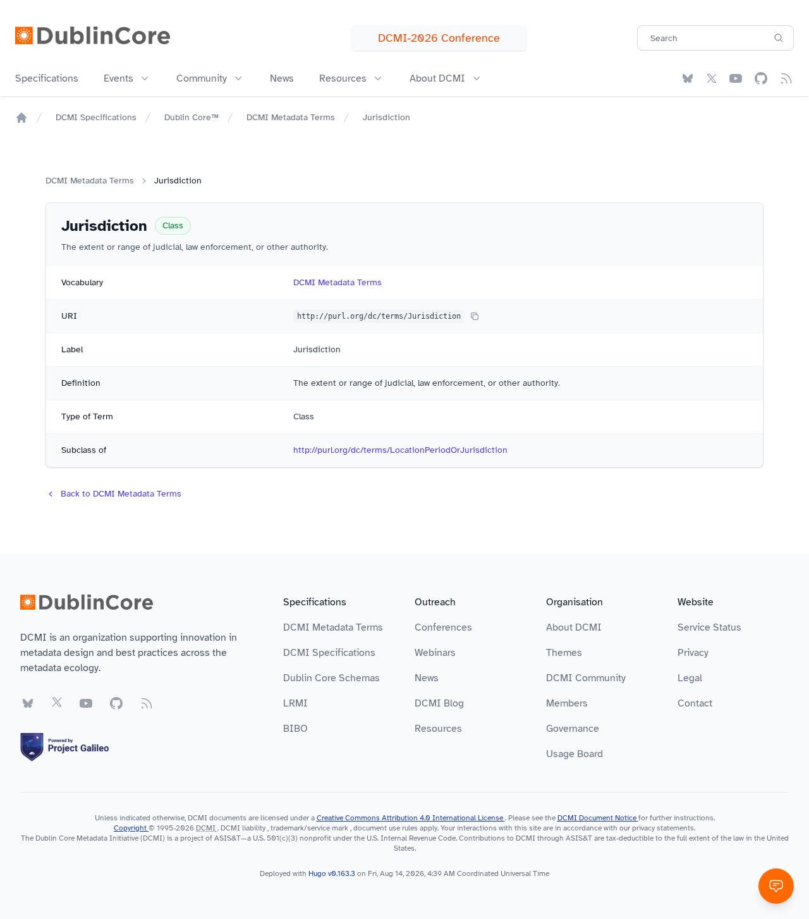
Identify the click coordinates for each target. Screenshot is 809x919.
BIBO (295, 728)
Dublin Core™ (191, 117)
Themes (564, 652)
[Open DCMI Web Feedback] (776, 886)
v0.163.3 (342, 873)
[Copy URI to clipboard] (475, 316)
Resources (438, 728)
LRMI (295, 703)
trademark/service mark (309, 827)
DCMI (206, 827)
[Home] (21, 117)
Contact (695, 703)
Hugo (317, 873)
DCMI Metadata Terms (290, 117)
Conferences (443, 627)
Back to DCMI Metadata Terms (121, 493)
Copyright (131, 827)
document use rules (385, 827)
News (282, 78)
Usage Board (574, 754)
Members (567, 703)
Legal (690, 678)
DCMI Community (586, 678)
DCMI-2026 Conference (439, 38)
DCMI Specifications (96, 117)
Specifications (46, 78)
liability (253, 827)
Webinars (435, 652)
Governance (572, 728)
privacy (643, 827)
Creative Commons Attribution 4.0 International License (411, 817)
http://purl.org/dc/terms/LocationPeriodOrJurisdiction (400, 450)
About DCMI (574, 627)
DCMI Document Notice (597, 817)
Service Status (709, 627)
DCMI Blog (439, 703)
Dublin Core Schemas (331, 678)
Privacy (693, 652)
